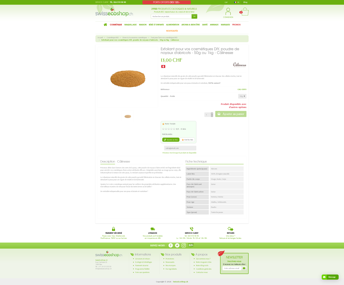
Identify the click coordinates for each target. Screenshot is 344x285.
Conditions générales (203, 269)
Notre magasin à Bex (203, 262)
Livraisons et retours (142, 258)
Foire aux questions (142, 272)
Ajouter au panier (233, 114)
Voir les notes (167, 134)
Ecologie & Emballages (143, 262)
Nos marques (170, 265)
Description (107, 161)
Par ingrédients (171, 269)
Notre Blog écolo (202, 265)
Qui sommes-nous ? (203, 258)
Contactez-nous (202, 272)
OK (194, 16)
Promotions (170, 258)
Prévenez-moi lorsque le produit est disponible (179, 152)
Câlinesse (123, 161)
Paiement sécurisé (141, 265)
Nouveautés (170, 262)
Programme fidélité (142, 269)
